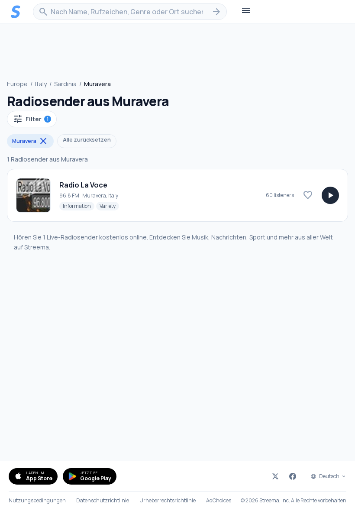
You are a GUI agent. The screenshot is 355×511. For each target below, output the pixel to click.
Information (78, 206)
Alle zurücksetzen (87, 139)
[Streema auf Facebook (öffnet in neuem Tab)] (293, 476)
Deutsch (329, 476)
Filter (30, 119)
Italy (41, 84)
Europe (17, 84)
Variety (109, 206)
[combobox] (130, 11)
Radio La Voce (83, 185)
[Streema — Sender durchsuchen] (16, 12)
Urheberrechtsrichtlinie (167, 500)
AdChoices (218, 500)
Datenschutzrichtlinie (102, 500)
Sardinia (65, 84)
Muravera (30, 141)
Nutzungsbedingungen (37, 500)
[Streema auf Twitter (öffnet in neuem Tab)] (275, 476)
